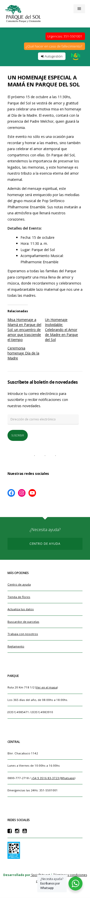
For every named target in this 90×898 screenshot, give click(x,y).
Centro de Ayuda (45, 544)
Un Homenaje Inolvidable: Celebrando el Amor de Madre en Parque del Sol (61, 329)
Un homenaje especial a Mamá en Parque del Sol (44, 81)
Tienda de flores (19, 597)
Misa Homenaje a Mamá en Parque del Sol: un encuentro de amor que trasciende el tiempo (24, 329)
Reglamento (16, 646)
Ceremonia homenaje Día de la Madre (23, 353)
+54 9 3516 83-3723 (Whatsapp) (53, 778)
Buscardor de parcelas (23, 621)
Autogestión (52, 56)
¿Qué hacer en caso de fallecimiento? (54, 46)
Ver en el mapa (46, 687)
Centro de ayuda (19, 584)
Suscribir (18, 435)
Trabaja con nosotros (23, 634)
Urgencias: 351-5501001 (64, 36)
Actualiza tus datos (21, 609)
